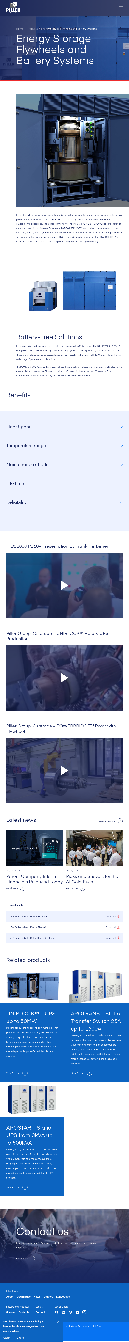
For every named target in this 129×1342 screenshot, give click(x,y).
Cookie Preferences (80, 1326)
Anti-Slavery (98, 1326)
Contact (39, 1307)
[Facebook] (57, 1312)
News (37, 1296)
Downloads (24, 1296)
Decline (20, 1337)
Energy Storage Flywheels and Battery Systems (69, 28)
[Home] (13, 8)
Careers (48, 1296)
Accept (6, 1337)
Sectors (10, 1312)
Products (23, 1312)
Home (19, 28)
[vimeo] (70, 1312)
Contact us (41, 1312)
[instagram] (84, 1312)
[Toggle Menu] (121, 8)
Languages (63, 1296)
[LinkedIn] (63, 1312)
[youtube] (77, 1312)
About (10, 1296)
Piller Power (12, 1291)
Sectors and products (17, 1307)
